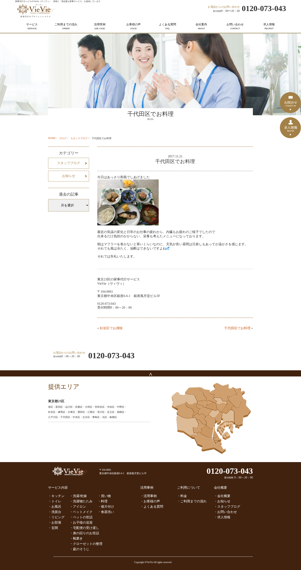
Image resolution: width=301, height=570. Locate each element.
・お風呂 (54, 506)
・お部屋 (54, 522)
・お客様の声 (150, 501)
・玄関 (53, 528)
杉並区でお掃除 (111, 328)
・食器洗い (106, 512)
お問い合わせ (235, 26)
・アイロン (78, 506)
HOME (51, 138)
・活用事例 (148, 496)
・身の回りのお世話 (84, 533)
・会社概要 (222, 496)
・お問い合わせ (225, 512)
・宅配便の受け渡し (84, 528)
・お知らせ (222, 501)
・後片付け (106, 506)
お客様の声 (133, 26)
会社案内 (201, 26)
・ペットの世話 (81, 517)
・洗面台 (54, 512)
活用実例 (99, 26)
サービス (32, 26)
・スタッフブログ (227, 506)
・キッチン (56, 496)
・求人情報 (222, 517)
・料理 (103, 501)
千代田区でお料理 (237, 328)
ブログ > (63, 138)
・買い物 (104, 496)
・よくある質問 (151, 506)
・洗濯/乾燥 (78, 496)
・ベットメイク (81, 512)
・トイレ (54, 501)
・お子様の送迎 (81, 522)
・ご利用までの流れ (192, 501)
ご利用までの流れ (65, 26)
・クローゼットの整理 (86, 543)
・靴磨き (76, 538)
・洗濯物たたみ (81, 501)
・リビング (56, 517)
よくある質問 (167, 26)
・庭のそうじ (79, 549)
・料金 (182, 496)
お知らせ (68, 176)
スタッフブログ (79, 138)
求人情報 (269, 26)
